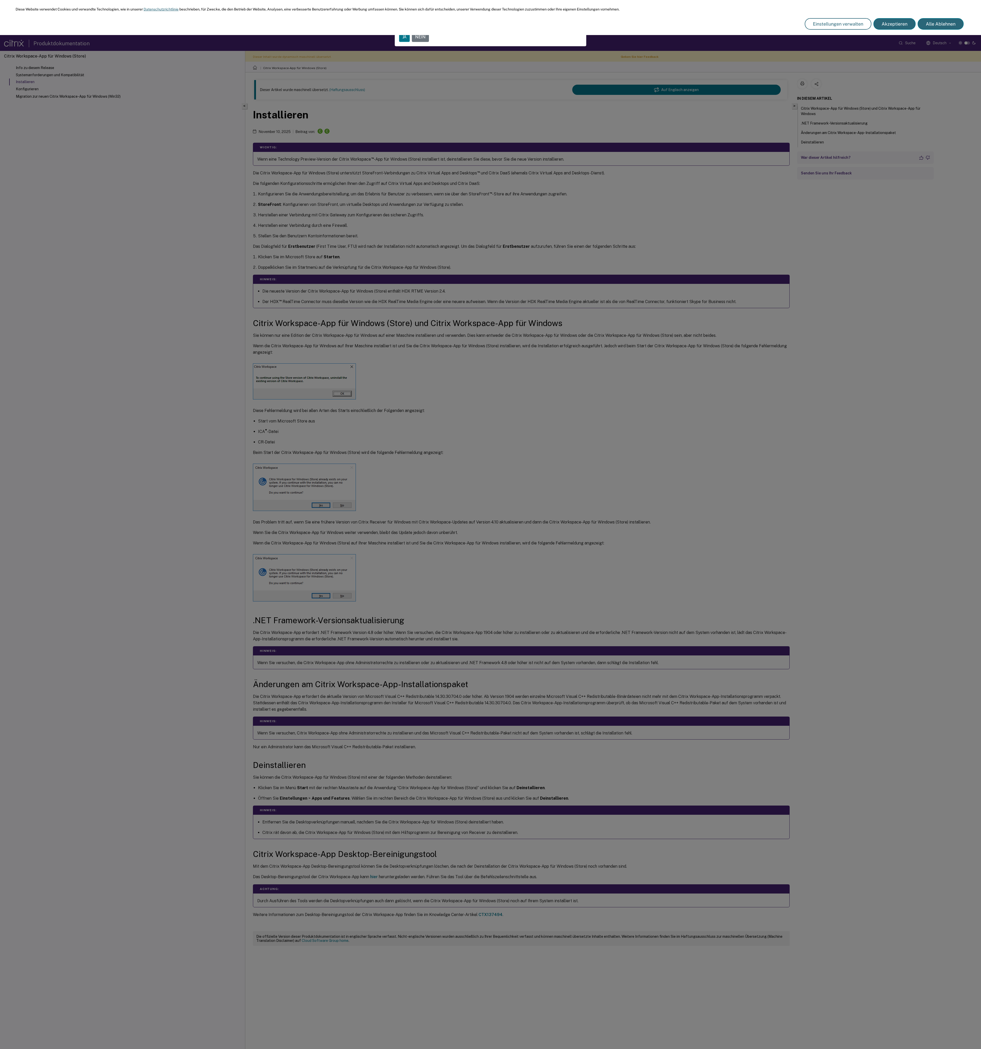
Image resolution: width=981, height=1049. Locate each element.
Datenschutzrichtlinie (161, 9)
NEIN (420, 37)
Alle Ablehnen (940, 24)
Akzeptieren (894, 24)
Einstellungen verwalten (838, 24)
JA (404, 37)
